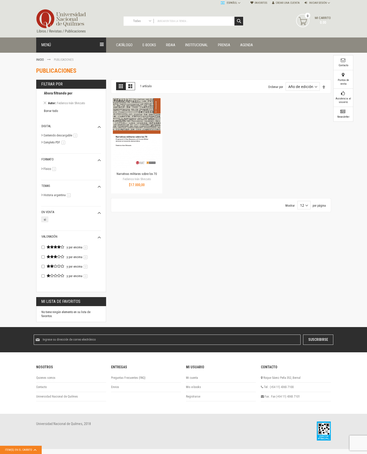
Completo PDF (55, 142)
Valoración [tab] (49, 236)
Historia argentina (57, 195)
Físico (50, 169)
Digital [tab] (46, 126)
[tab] (71, 99)
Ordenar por (275, 87)
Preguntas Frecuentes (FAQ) (128, 378)
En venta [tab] (47, 212)
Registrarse (193, 396)
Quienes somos (45, 378)
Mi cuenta (192, 378)
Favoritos (261, 2)
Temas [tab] (45, 186)
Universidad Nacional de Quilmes (57, 396)
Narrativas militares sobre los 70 (137, 174)
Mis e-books (193, 387)
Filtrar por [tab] (52, 84)
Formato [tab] (47, 159)
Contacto (41, 387)
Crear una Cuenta (288, 2)
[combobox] (183, 21)
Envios (115, 387)
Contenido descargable (61, 135)
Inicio (40, 59)
